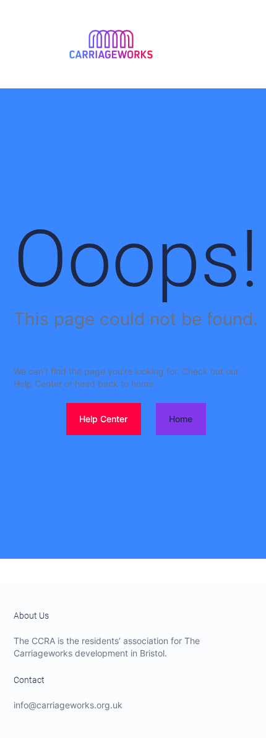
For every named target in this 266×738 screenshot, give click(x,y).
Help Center (103, 419)
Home (180, 419)
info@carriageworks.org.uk (68, 705)
